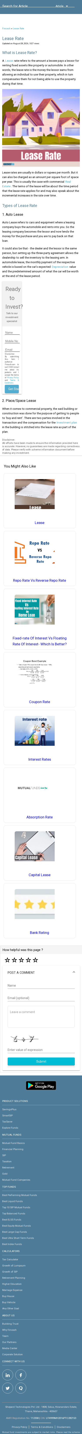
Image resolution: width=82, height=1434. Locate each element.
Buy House (8, 1296)
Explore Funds (10, 1127)
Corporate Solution (12, 1354)
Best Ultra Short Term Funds (18, 1238)
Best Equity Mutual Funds (16, 1225)
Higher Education (12, 1283)
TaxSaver (7, 1121)
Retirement (8, 1167)
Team (5, 1336)
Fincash (6, 28)
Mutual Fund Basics (13, 1143)
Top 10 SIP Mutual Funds (16, 1207)
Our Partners (9, 1342)
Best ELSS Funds (11, 1219)
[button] (41, 973)
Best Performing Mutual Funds (19, 1195)
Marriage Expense (12, 1290)
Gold (4, 1173)
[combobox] (22, 7)
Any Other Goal (10, 1308)
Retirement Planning (13, 1277)
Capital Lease (40, 875)
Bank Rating (39, 933)
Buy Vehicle (8, 1302)
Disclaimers (63, 1427)
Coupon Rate (39, 702)
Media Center (9, 1348)
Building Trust (10, 1323)
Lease (9, 60)
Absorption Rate (39, 817)
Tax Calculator (10, 1259)
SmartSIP (7, 1115)
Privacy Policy (13, 377)
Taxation (7, 1161)
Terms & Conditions (42, 1427)
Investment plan (67, 422)
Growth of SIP (9, 1271)
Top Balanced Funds (13, 1213)
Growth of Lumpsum (14, 1265)
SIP (4, 1155)
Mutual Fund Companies (16, 1179)
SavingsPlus (9, 1109)
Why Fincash (9, 1329)
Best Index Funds (12, 1244)
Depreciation (60, 266)
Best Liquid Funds (12, 1201)
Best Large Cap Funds (14, 1231)
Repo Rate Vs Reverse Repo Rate (39, 580)
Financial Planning (12, 1149)
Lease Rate (18, 28)
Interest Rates (39, 759)
